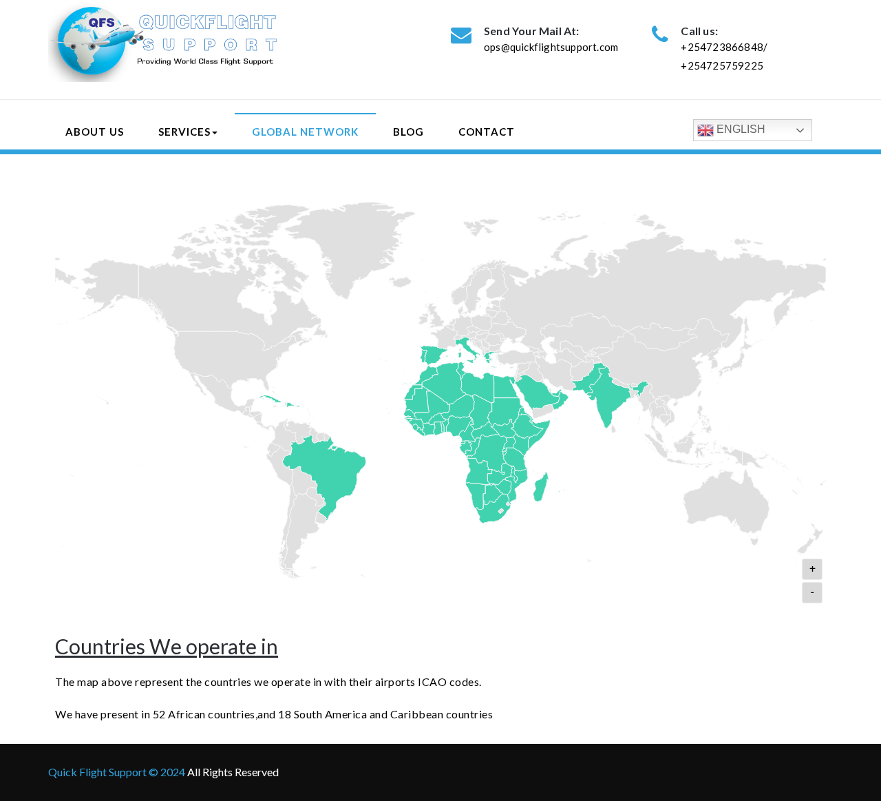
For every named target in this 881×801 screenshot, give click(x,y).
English (739, 129)
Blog (408, 131)
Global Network (305, 131)
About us (94, 131)
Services (184, 131)
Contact (486, 131)
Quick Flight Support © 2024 (117, 771)
